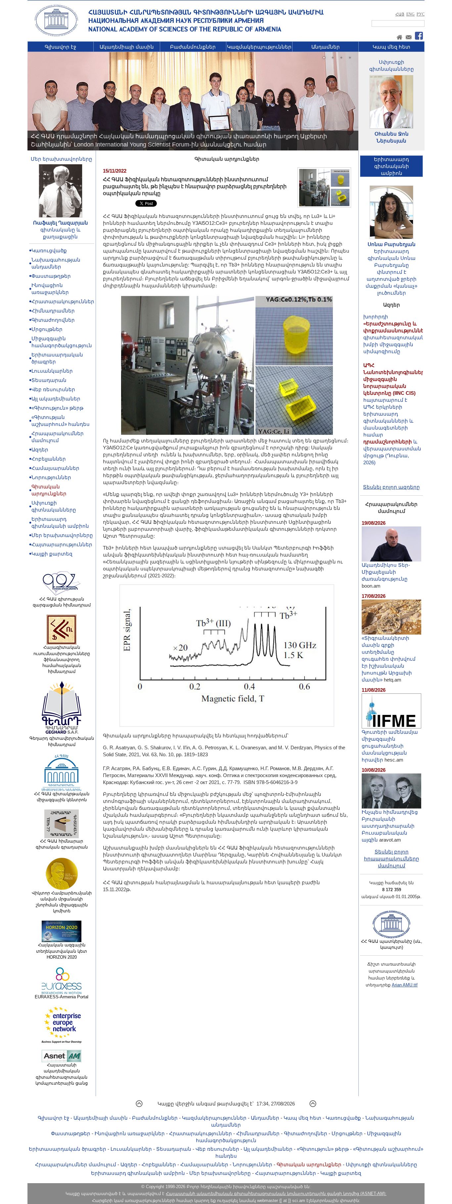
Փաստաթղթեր (51, 276)
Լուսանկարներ (52, 371)
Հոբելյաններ (48, 459)
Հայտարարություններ (61, 544)
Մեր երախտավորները (61, 159)
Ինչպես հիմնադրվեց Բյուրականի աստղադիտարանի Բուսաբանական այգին (390, 826)
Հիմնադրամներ (53, 310)
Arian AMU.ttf (405, 984)
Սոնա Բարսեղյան (392, 244)
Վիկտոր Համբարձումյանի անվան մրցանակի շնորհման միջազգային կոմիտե (62, 902)
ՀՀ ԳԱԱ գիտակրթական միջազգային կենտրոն (61, 796)
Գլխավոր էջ (60, 47)
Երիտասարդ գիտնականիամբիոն (391, 166)
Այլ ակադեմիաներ (55, 398)
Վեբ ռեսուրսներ (53, 389)
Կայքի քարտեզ (51, 554)
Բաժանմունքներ (193, 47)
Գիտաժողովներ (53, 320)
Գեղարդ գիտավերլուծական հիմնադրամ (61, 741)
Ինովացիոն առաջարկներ (130, 1133)
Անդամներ (325, 47)
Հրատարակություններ (62, 301)
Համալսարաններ (55, 468)
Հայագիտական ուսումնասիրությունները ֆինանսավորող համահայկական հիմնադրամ (61, 659)
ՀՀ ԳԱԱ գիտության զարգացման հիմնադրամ (62, 602)
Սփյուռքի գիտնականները (381, 1164)
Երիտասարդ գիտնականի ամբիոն (138, 1173)
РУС (421, 14)
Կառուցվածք (49, 250)
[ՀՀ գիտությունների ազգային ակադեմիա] (56, 35)
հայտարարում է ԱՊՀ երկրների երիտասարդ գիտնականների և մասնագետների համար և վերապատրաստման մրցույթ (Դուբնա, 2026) (395, 393)
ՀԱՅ (399, 14)
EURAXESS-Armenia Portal (61, 996)
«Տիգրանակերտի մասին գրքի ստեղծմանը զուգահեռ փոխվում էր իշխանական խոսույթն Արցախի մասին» (389, 659)
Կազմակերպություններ (259, 47)
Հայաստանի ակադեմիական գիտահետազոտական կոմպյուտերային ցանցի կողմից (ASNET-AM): (276, 1193)
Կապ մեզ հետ (391, 47)
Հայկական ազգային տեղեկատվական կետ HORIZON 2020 (61, 950)
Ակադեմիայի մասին (127, 47)
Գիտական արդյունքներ (309, 1164)
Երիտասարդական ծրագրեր (67, 1149)
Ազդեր (39, 449)
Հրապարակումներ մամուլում (75, 1164)
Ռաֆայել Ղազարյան (60, 223)
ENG (410, 14)
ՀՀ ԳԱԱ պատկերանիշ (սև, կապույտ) (391, 944)
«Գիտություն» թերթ (57, 408)
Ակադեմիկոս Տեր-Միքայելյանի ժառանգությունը (386, 572)
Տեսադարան (49, 380)
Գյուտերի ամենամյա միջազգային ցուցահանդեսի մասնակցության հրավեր (390, 746)
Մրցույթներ (47, 329)
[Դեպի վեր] (139, 1106)
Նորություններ (51, 477)
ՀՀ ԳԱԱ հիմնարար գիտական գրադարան (62, 844)
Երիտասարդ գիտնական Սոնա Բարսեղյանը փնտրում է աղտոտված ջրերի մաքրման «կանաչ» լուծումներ (391, 272)
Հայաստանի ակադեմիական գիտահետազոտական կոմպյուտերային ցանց (61, 1074)
